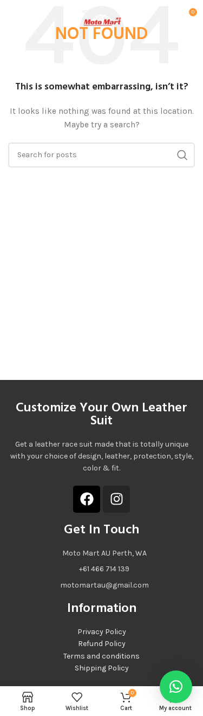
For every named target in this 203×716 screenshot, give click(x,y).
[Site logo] (102, 15)
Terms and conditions (101, 656)
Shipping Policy (102, 668)
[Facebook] (86, 499)
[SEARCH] (182, 155)
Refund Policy (102, 643)
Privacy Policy (101, 631)
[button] (176, 686)
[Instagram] (116, 499)
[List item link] (101, 569)
